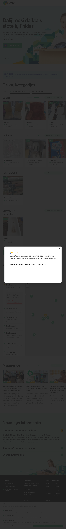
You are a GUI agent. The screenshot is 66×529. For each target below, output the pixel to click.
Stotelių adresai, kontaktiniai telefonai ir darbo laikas (28, 264)
